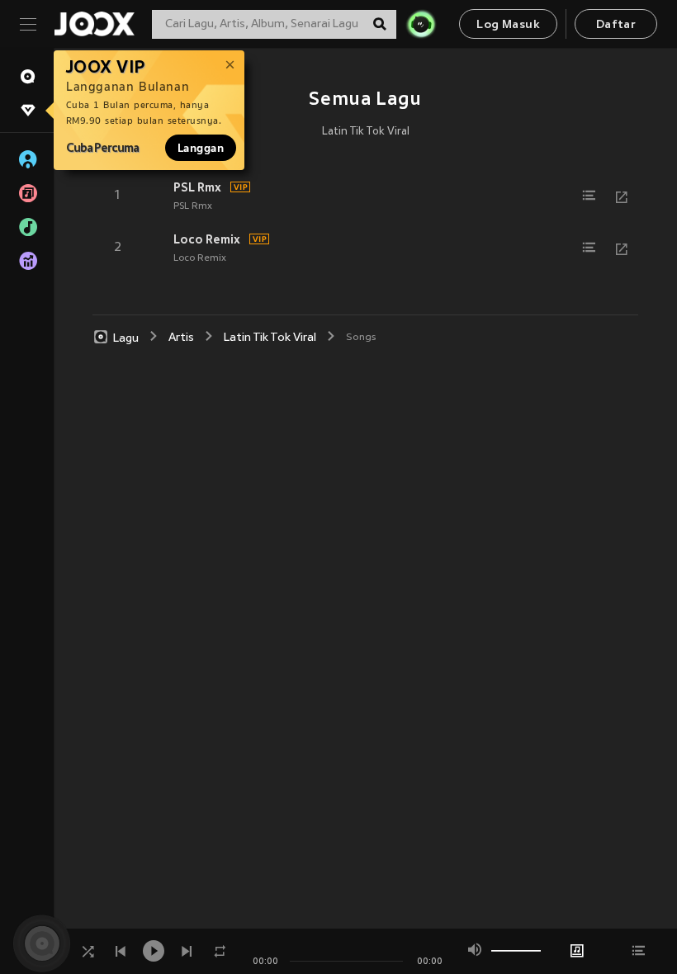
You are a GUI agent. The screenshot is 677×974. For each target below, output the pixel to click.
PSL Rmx (197, 187)
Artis (181, 338)
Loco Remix (206, 239)
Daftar (616, 25)
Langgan (201, 147)
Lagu (126, 338)
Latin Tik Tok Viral (366, 132)
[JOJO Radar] (421, 23)
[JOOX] (94, 24)
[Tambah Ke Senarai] (588, 195)
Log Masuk (508, 25)
